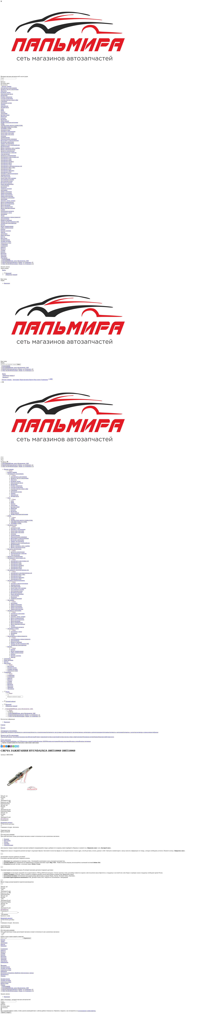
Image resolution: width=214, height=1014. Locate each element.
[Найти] (2, 80)
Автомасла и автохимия (17, 613)
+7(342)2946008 (5, 259)
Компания (3, 946)
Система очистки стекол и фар (67, 737)
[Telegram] (18, 746)
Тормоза (96, 737)
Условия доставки (6, 968)
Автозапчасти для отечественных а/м (21, 573)
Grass (12, 501)
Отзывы (3, 953)
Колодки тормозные (6, 741)
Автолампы (14, 603)
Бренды (3, 944)
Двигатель (4, 737)
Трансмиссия (102, 737)
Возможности (5, 974)
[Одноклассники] (4, 746)
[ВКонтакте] (2, 746)
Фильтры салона (74, 741)
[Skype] (16, 746)
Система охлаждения (53, 737)
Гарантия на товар (6, 970)
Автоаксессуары (15, 528)
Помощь (3, 976)
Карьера (3, 955)
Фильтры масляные (64, 741)
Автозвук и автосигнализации (19, 583)
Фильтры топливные (85, 741)
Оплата (6, 842)
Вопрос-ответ (4, 983)
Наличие (6, 839)
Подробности (4, 818)
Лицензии (3, 959)
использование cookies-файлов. (87, 1010)
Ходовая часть (110, 737)
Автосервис (4, 943)
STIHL (13, 519)
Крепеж (13, 649)
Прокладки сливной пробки (29, 741)
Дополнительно (8, 845)
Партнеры (3, 958)
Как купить (10, 666)
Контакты (3, 956)
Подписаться (27, 938)
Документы (4, 961)
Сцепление (79, 737)
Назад (10, 470)
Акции (3, 941)
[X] (9, 746)
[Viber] (11, 746)
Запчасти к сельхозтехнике (38, 732)
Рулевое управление (41, 737)
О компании (10, 675)
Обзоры (3, 985)
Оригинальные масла (22, 737)
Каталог (3, 940)
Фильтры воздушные (53, 741)
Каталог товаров (12, 472)
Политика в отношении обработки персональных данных (17, 973)
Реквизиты (4, 971)
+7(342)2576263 (17, 262)
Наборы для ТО (16, 741)
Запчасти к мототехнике (18, 552)
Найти (18, 364)
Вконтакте (7, 283)
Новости (3, 950)
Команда (3, 952)
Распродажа (32, 737)
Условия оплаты (5, 967)
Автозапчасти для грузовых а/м (20, 561)
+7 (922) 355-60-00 (17, 264)
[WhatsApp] (13, 746)
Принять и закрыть (6, 1012)
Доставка (6, 843)
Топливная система (88, 737)
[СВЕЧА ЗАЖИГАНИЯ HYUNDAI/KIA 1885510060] (19, 791)
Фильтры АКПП (42, 741)
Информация (4, 962)
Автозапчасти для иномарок (19, 476)
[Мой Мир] (6, 746)
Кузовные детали (11, 737)
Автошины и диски (16, 631)
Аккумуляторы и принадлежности (20, 639)
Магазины (4, 965)
